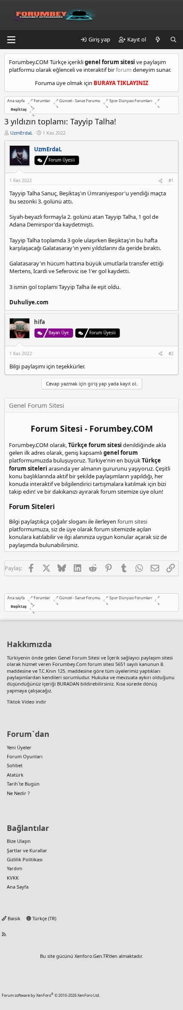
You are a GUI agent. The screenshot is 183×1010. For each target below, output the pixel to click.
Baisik (13, 918)
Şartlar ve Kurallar (27, 850)
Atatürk (15, 774)
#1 (171, 180)
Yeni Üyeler (19, 747)
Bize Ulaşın (19, 841)
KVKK (13, 878)
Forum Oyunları (25, 756)
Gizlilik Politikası (25, 859)
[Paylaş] (160, 180)
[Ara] (173, 39)
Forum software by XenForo (51, 995)
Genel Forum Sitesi (79, 657)
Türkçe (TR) (43, 918)
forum (124, 70)
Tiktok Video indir (26, 701)
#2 (171, 353)
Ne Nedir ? (18, 793)
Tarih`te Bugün (23, 783)
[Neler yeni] (158, 39)
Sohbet (15, 765)
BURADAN (68, 683)
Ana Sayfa (18, 886)
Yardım (14, 868)
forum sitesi (132, 521)
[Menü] (11, 40)
